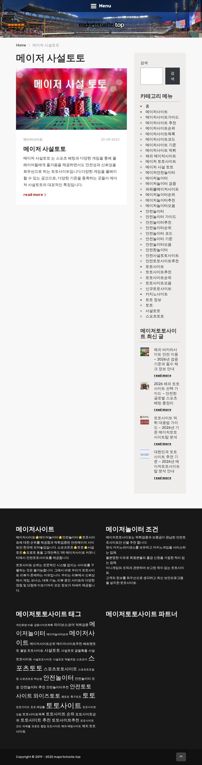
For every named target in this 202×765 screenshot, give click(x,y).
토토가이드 (23, 707)
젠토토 (65, 696)
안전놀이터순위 (158, 228)
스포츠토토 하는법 (31, 678)
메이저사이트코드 (160, 139)
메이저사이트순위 (160, 128)
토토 (149, 305)
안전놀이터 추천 (32, 687)
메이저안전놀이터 (160, 172)
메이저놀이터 (157, 178)
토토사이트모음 (158, 283)
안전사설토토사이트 (162, 255)
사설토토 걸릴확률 (74, 650)
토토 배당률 (38, 707)
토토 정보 (153, 300)
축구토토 (75, 696)
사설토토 (153, 311)
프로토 (36, 726)
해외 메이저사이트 (161, 156)
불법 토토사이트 (31, 650)
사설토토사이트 (42, 659)
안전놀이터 (155, 211)
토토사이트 (155, 266)
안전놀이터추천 (158, 222)
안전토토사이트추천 (162, 261)
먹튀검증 (82, 625)
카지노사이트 (157, 294)
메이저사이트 (157, 112)
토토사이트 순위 (60, 714)
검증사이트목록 (43, 625)
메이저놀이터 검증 (161, 183)
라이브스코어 (64, 625)
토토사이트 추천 (35, 720)
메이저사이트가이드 (162, 117)
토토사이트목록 (33, 714)
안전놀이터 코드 (159, 233)
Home (21, 45)
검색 (144, 63)
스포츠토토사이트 (60, 668)
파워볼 (26, 726)
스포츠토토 (155, 316)
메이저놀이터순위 (160, 194)
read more (33, 194)
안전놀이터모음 (158, 244)
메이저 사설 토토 (159, 167)
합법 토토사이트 (50, 726)
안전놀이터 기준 (159, 239)
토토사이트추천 (158, 272)
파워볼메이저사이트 (162, 189)
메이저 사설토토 (44, 148)
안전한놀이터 (157, 250)
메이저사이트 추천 (161, 123)
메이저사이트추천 (69, 644)
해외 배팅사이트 (71, 726)
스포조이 (81, 659)
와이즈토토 (46, 696)
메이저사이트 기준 (161, 145)
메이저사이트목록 (160, 134)
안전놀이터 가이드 (161, 217)
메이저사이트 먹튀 (161, 150)
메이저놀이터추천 (160, 200)
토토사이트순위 (158, 277)
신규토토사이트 (158, 289)
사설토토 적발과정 (64, 659)
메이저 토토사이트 (161, 161)
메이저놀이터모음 (160, 205)
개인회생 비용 (24, 625)
